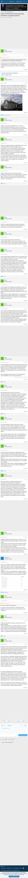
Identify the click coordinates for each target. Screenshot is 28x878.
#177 (26, 562)
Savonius (6, 557)
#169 (26, 284)
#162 (26, 83)
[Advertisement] (14, 34)
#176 (26, 537)
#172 (26, 390)
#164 (26, 143)
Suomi (3, 866)
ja (6, 115)
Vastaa (26, 69)
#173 (26, 422)
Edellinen (9, 721)
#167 (26, 237)
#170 (26, 308)
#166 (26, 222)
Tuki (21, 868)
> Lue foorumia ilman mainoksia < (10, 73)
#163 (26, 123)
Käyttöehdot (9, 868)
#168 (26, 254)
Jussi (2, 17)
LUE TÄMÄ (11, 8)
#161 (26, 54)
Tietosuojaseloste (16, 868)
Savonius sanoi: (4, 603)
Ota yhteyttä (3, 868)
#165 (26, 171)
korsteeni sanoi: (4, 57)
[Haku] (26, 1)
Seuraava (19, 721)
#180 (26, 644)
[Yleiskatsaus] (24, 1)
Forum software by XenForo (10, 870)
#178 (26, 600)
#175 (26, 479)
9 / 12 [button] (14, 721)
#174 (26, 450)
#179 (26, 620)
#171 (26, 362)
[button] (1, 1)
